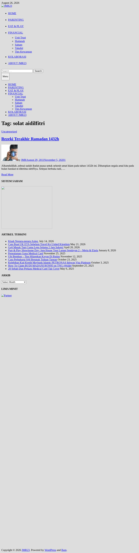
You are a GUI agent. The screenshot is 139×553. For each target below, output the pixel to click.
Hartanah (20, 41)
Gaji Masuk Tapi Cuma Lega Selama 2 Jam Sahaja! (35, 247)
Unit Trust (20, 37)
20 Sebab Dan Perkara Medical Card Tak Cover (33, 268)
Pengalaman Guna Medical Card (25, 253)
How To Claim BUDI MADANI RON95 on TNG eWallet (40, 265)
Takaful (19, 48)
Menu (5, 76)
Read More (7, 174)
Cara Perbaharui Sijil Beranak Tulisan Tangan (32, 259)
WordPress (50, 550)
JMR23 (26, 550)
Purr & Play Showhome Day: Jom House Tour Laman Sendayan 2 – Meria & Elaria (53, 250)
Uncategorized (9, 131)
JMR (23, 159)
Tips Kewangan (23, 51)
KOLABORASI (17, 56)
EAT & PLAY (16, 26)
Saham (18, 44)
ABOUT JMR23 (17, 63)
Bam (63, 550)
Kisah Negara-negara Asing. (23, 241)
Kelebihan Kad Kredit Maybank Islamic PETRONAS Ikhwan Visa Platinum (49, 262)
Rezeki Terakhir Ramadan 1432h (30, 139)
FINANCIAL (15, 32)
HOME (12, 13)
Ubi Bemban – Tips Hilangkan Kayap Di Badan (34, 256)
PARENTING (16, 19)
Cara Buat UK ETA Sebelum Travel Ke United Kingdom (39, 244)
